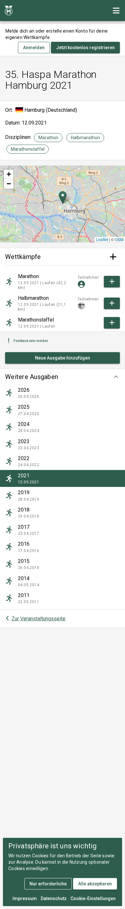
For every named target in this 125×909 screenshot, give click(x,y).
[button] (62, 376)
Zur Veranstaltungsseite (38, 619)
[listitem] (62, 393)
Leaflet (102, 239)
